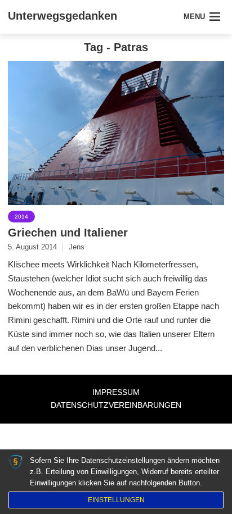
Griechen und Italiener (68, 232)
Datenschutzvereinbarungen (116, 405)
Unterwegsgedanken (62, 16)
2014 (21, 216)
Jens (76, 247)
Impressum (116, 392)
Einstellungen (116, 500)
